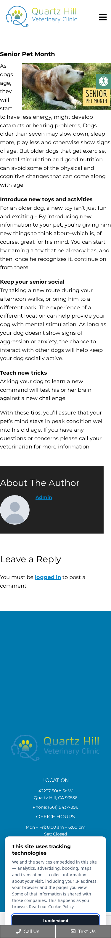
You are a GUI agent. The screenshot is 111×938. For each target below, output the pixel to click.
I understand (55, 920)
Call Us (30, 931)
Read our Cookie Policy (51, 906)
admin (44, 497)
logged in (48, 577)
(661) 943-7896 (63, 807)
